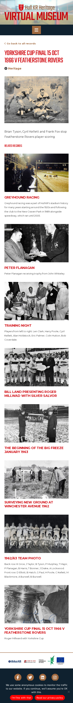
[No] (68, 692)
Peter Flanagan (19, 268)
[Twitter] (30, 677)
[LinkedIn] (42, 677)
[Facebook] (17, 677)
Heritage (14, 68)
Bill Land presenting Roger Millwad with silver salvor (30, 394)
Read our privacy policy (49, 697)
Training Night (18, 326)
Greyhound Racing (21, 197)
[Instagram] (55, 677)
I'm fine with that (21, 697)
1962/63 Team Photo (22, 558)
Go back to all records (21, 43)
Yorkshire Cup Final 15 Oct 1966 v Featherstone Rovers (34, 631)
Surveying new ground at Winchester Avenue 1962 (28, 504)
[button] (36, 30)
